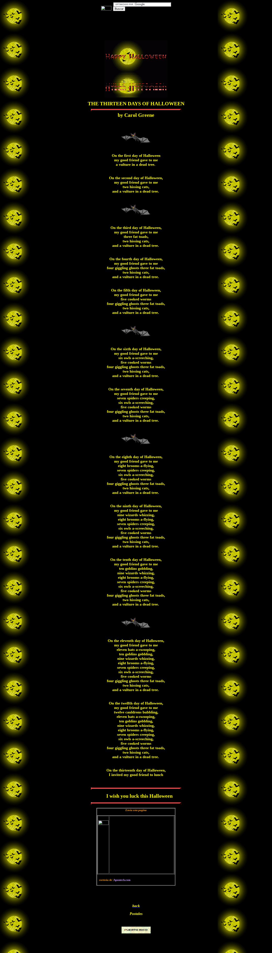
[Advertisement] (136, 23)
